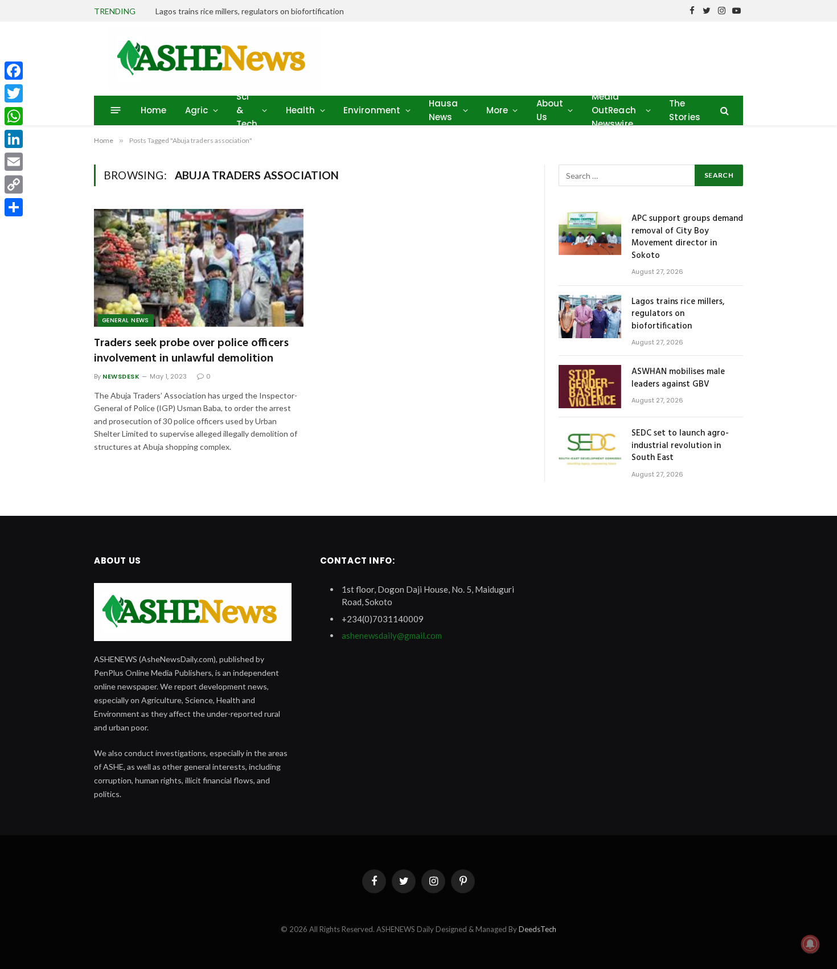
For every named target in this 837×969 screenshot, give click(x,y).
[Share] (13, 207)
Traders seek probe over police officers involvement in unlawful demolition (191, 351)
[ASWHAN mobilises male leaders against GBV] (590, 386)
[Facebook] (13, 70)
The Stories (684, 110)
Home (154, 110)
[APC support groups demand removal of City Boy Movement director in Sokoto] (590, 233)
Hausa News (443, 110)
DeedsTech (537, 929)
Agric (196, 110)
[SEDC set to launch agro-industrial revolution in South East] (590, 448)
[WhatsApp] (13, 116)
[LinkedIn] (13, 139)
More (497, 110)
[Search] (723, 110)
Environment (372, 110)
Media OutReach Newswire (614, 110)
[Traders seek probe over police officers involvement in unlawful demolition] (198, 268)
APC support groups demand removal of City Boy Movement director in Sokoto (687, 237)
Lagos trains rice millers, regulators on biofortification (249, 11)
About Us (550, 110)
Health (300, 110)
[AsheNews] (214, 59)
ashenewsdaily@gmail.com (392, 635)
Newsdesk (121, 376)
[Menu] (116, 110)
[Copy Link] (13, 184)
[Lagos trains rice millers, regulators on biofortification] (590, 316)
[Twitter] (13, 93)
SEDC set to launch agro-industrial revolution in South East (680, 446)
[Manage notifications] (810, 944)
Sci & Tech (247, 110)
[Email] (13, 161)
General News (125, 320)
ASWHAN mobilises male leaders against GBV (678, 378)
